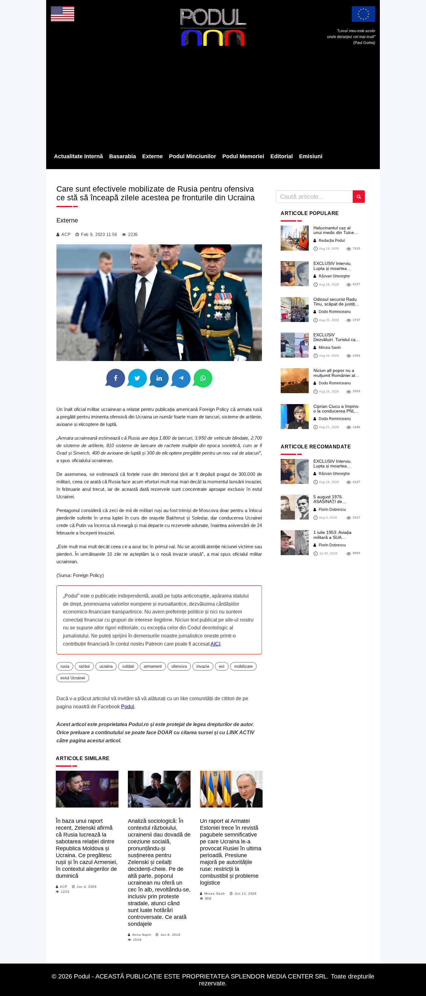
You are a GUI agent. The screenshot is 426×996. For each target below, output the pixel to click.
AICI (215, 644)
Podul (127, 706)
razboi (84, 666)
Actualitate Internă (78, 156)
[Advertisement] (213, 101)
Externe (152, 156)
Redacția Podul (331, 240)
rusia (65, 666)
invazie (202, 666)
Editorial (281, 156)
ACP (65, 234)
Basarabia (122, 156)
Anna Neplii (141, 934)
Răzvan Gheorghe (334, 276)
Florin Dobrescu (332, 509)
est (222, 666)
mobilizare (243, 666)
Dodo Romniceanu (334, 312)
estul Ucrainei (73, 678)
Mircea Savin (214, 893)
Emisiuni (310, 156)
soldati (128, 666)
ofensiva (179, 666)
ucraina (106, 666)
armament (153, 666)
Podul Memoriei (243, 156)
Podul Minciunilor (192, 156)
